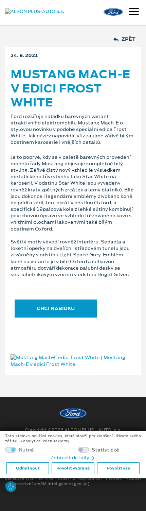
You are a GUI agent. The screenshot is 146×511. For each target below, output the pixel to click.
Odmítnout (28, 468)
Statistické (105, 450)
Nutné (26, 450)
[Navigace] (134, 12)
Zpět (128, 39)
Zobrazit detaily (70, 457)
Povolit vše (118, 468)
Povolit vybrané (73, 468)
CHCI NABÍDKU (56, 308)
